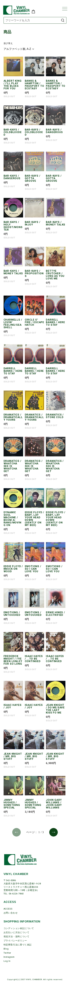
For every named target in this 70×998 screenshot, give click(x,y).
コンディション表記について (19, 928)
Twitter (7, 952)
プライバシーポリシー (15, 940)
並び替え (8, 43)
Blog (6, 948)
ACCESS (8, 908)
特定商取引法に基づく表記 (18, 944)
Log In (7, 961)
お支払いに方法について (16, 932)
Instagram (9, 957)
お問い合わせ (11, 912)
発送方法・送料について (16, 936)
